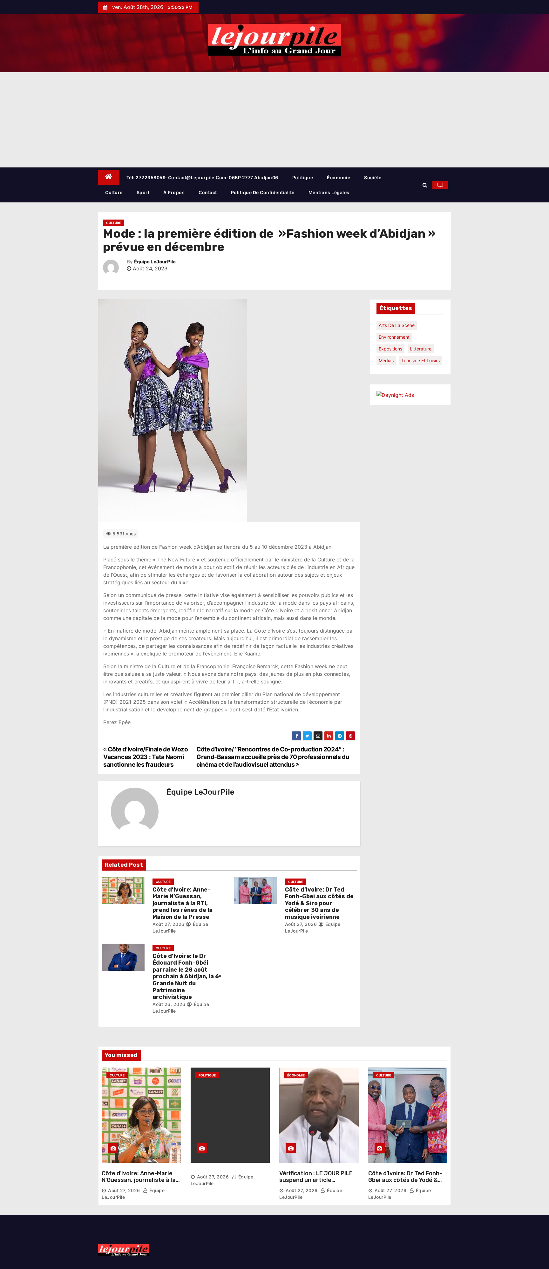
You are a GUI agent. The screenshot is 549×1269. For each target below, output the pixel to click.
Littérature (420, 348)
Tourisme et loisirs (420, 360)
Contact (208, 192)
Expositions (390, 348)
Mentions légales (328, 192)
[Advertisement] (274, 119)
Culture (114, 192)
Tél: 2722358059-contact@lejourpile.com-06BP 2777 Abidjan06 (202, 177)
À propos (174, 192)
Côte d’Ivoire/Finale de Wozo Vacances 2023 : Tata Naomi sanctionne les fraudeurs (145, 756)
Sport (143, 192)
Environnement (394, 337)
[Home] (108, 177)
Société (373, 177)
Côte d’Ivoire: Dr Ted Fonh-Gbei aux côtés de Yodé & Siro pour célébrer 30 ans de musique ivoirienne (319, 903)
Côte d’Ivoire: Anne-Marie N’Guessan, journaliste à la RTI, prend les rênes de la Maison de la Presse (182, 903)
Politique (302, 177)
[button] (425, 185)
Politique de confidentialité (263, 192)
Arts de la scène (397, 325)
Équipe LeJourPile (155, 262)
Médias (386, 360)
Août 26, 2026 (169, 1004)
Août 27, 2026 (168, 924)
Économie (338, 177)
